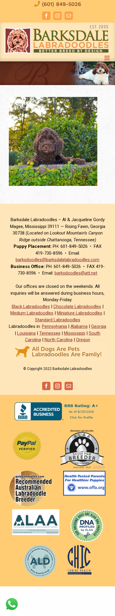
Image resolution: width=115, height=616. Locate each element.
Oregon (83, 339)
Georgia (98, 326)
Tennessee (49, 333)
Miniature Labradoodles (79, 313)
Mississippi (74, 333)
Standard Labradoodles (57, 320)
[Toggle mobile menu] (107, 58)
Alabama (79, 326)
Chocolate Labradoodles (77, 306)
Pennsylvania (54, 326)
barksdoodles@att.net (76, 273)
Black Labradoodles (31, 306)
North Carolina (59, 339)
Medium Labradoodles (31, 313)
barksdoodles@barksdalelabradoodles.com (57, 259)
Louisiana (26, 333)
